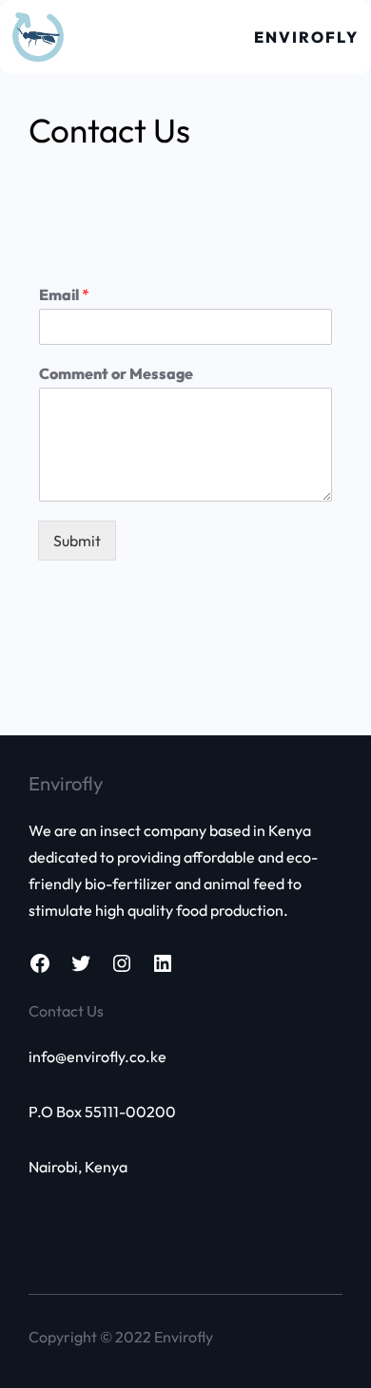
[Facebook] (40, 963)
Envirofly (306, 37)
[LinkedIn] (162, 963)
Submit (77, 540)
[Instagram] (121, 963)
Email (64, 294)
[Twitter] (80, 963)
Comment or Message (116, 373)
